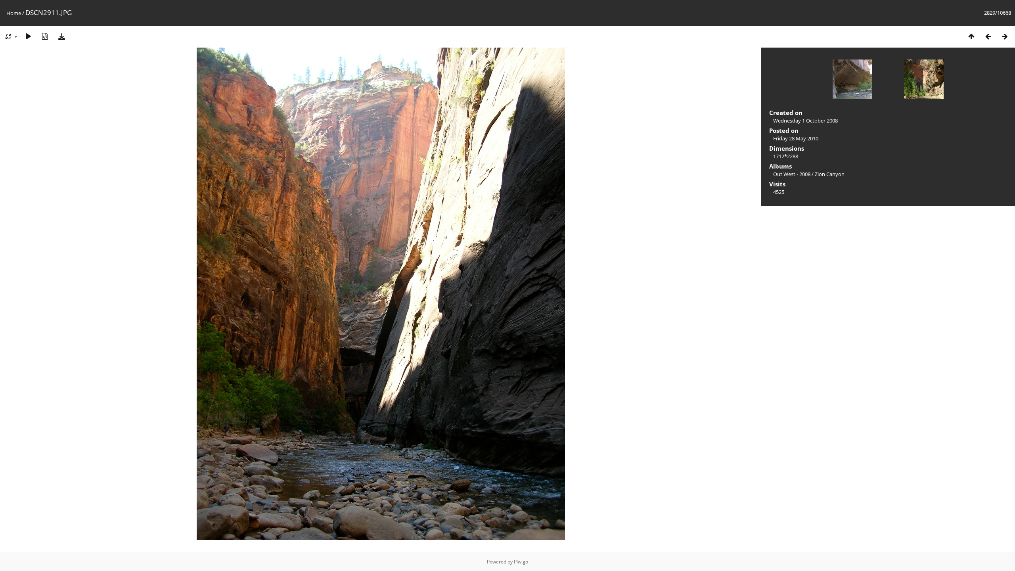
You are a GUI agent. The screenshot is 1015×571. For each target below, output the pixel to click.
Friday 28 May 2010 (795, 138)
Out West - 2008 (791, 174)
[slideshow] (28, 36)
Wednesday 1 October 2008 (805, 120)
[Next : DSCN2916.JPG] (1004, 36)
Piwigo (521, 561)
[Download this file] (61, 36)
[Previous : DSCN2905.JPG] (988, 36)
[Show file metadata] (44, 36)
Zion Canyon (830, 174)
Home (13, 13)
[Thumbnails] (971, 36)
